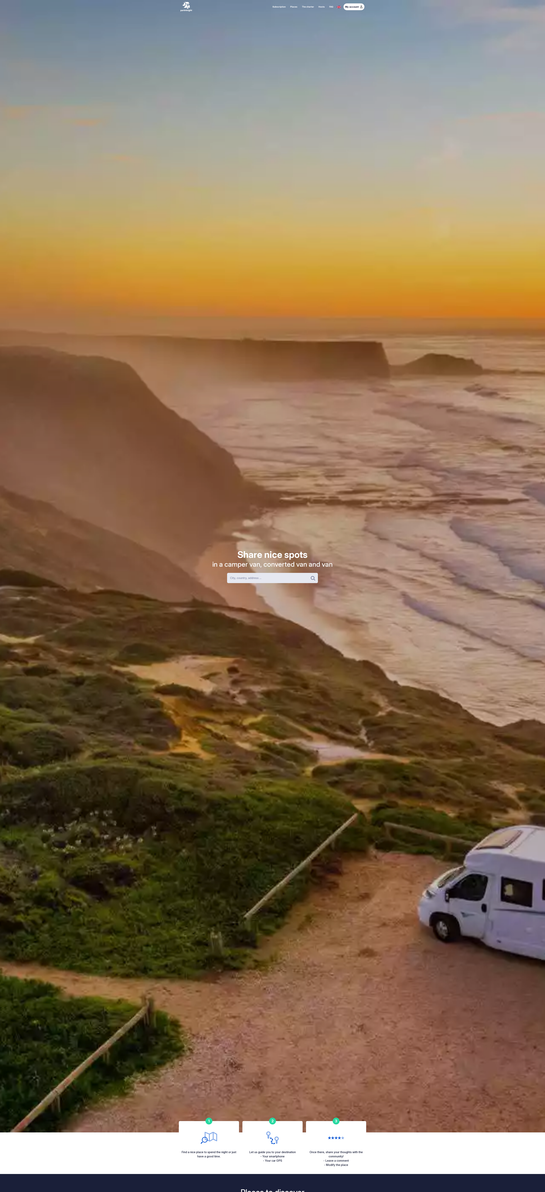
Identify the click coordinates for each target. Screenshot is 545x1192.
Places (293, 7)
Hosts (321, 7)
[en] (339, 7)
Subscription (279, 7)
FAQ (331, 7)
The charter (308, 7)
